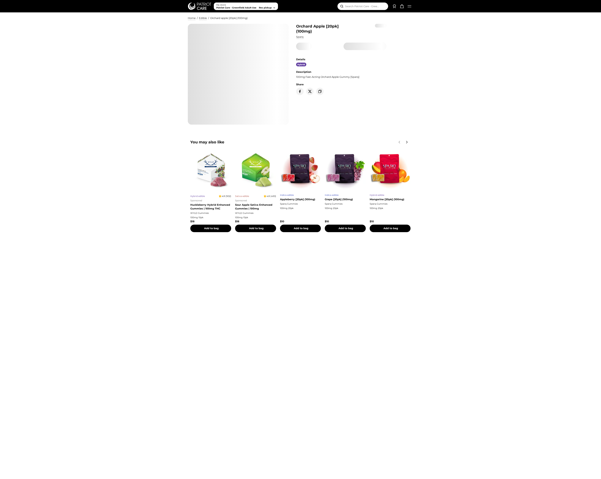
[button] (299, 37)
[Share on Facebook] (300, 91)
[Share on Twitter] (310, 91)
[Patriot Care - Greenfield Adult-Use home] (199, 6)
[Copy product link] (320, 91)
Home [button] (192, 18)
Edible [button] (203, 18)
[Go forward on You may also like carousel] (407, 142)
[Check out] (402, 6)
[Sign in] (394, 6)
